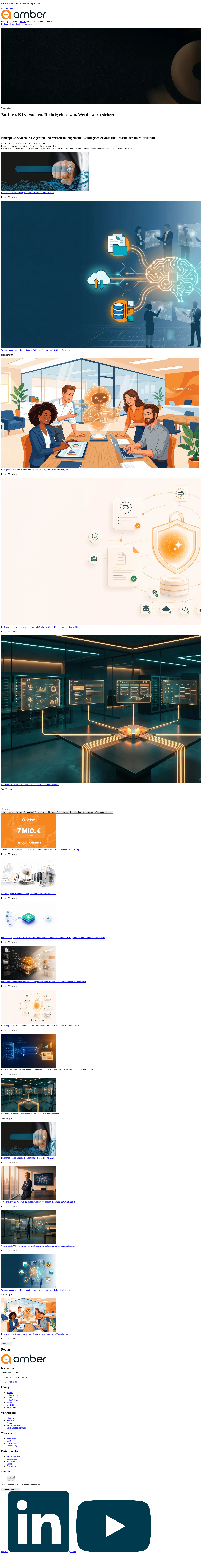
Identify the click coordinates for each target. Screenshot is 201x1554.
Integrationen (12, 1407)
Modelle (10, 1405)
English (11, 1477)
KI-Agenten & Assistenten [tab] (34, 812)
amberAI (10, 1397)
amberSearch (12, 1395)
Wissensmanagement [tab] (103, 812)
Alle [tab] (3, 812)
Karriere (10, 1420)
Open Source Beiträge (16, 1428)
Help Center (12, 1443)
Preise (23, 21)
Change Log (12, 1446)
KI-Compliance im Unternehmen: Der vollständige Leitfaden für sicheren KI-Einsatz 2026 (40, 627)
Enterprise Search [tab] (14, 812)
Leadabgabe (12, 1459)
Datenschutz (12, 1466)
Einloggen (5, 24)
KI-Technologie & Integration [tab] (81, 812)
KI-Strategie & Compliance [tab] (57, 812)
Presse (9, 1423)
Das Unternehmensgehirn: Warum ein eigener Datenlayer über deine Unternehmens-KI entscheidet (43, 981)
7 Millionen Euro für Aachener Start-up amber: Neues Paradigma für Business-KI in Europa (40, 849)
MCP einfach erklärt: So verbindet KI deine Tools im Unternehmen (30, 784)
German (11, 1480)
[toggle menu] (3, 26)
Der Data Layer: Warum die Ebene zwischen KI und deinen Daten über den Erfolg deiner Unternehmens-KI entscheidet (53, 937)
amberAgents (12, 1400)
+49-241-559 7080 (9, 1382)
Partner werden (13, 1425)
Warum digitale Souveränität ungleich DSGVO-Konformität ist (28, 893)
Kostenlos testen (17, 24)
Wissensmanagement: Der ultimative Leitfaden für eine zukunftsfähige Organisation (37, 350)
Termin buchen (30, 24)
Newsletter (11, 1438)
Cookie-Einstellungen (10, 1490)
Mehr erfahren (7, 8)
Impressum (11, 1461)
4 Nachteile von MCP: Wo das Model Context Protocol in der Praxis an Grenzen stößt (38, 1202)
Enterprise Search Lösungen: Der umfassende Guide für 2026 (27, 192)
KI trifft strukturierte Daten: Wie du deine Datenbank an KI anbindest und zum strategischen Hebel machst (47, 1070)
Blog (9, 1441)
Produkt (10, 1392)
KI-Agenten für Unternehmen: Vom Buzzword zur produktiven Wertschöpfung (35, 469)
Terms (9, 1464)
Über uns (10, 1418)
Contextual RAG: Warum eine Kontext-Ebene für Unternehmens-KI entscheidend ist (37, 1246)
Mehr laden (6, 1344)
